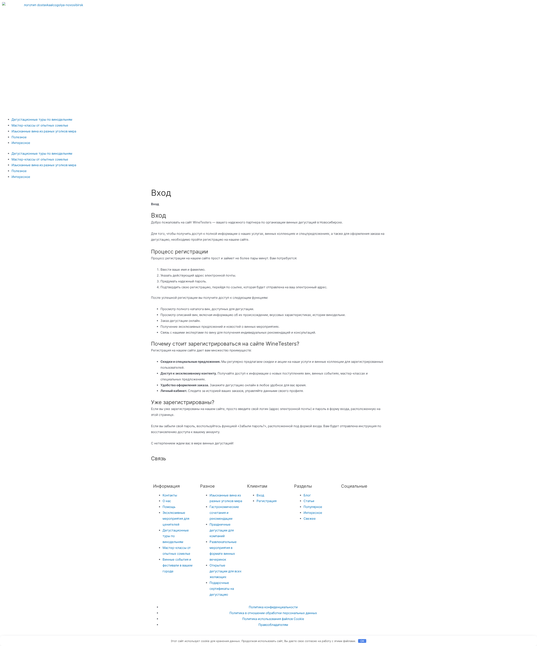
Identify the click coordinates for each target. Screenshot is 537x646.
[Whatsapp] (399, 7)
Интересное (21, 143)
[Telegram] (365, 7)
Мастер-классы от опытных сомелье (40, 125)
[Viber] (247, 470)
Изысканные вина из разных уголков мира (44, 131)
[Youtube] (410, 7)
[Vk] (376, 7)
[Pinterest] (422, 7)
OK (362, 641)
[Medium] (213, 470)
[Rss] (258, 470)
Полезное (19, 137)
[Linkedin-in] (224, 470)
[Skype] (235, 470)
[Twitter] (346, 497)
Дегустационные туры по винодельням (42, 119)
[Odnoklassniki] (388, 7)
